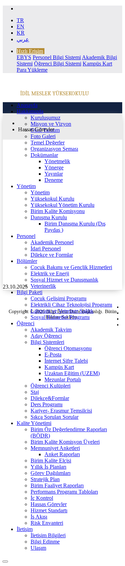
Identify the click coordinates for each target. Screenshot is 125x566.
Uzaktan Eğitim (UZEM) (72, 373)
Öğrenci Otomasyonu (68, 348)
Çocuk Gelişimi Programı (58, 298)
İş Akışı (39, 517)
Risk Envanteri (47, 523)
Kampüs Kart (59, 367)
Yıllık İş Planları (48, 467)
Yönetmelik (57, 161)
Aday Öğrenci (46, 336)
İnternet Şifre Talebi (66, 361)
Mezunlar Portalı (62, 379)
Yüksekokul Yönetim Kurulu (62, 205)
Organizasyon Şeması (54, 149)
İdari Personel (46, 248)
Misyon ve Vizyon (51, 124)
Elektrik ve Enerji (50, 273)
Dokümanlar (44, 155)
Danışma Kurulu (49, 217)
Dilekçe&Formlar (50, 398)
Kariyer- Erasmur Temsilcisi (61, 411)
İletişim (25, 529)
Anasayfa (27, 105)
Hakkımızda (30, 111)
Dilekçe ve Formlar (52, 255)
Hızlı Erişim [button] (30, 51)
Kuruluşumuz (45, 118)
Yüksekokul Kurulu (52, 199)
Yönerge (54, 167)
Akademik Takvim (51, 330)
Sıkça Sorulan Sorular (54, 417)
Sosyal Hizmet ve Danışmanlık (64, 280)
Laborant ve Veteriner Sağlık (62, 311)
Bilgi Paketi (29, 292)
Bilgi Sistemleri (47, 342)
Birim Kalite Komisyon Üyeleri (65, 442)
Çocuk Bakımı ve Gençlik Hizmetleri (71, 267)
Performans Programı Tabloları (64, 492)
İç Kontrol (42, 498)
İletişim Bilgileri (48, 535)
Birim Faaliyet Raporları (57, 485)
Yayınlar (53, 174)
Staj (35, 392)
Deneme (53, 180)
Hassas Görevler (49, 504)
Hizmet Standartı (49, 510)
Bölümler (27, 261)
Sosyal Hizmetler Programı (60, 317)
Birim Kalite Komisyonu (58, 211)
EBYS (24, 57)
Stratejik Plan (45, 479)
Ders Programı (46, 404)
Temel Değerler (48, 142)
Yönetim (26, 186)
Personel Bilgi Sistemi (57, 57)
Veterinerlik (43, 286)
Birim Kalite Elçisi (51, 460)
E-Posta (52, 354)
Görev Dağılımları (50, 473)
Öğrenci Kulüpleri (50, 386)
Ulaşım (38, 548)
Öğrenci (25, 323)
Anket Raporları (62, 454)
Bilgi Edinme (45, 542)
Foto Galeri (43, 136)
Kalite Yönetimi (34, 423)
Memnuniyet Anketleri (55, 448)
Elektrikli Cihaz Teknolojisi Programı (71, 305)
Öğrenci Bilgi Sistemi (57, 64)
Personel (26, 236)
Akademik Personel (52, 242)
